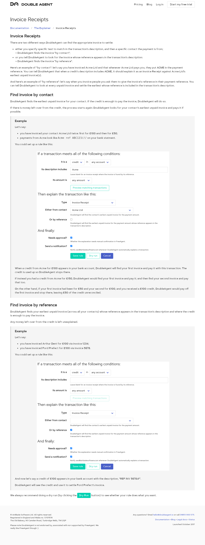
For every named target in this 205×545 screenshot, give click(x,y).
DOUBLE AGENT (37, 4)
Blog (149, 4)
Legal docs (182, 519)
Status (192, 519)
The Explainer (42, 28)
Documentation (19, 28)
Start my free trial (181, 4)
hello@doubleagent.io (163, 514)
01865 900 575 (187, 514)
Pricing (138, 4)
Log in (159, 4)
